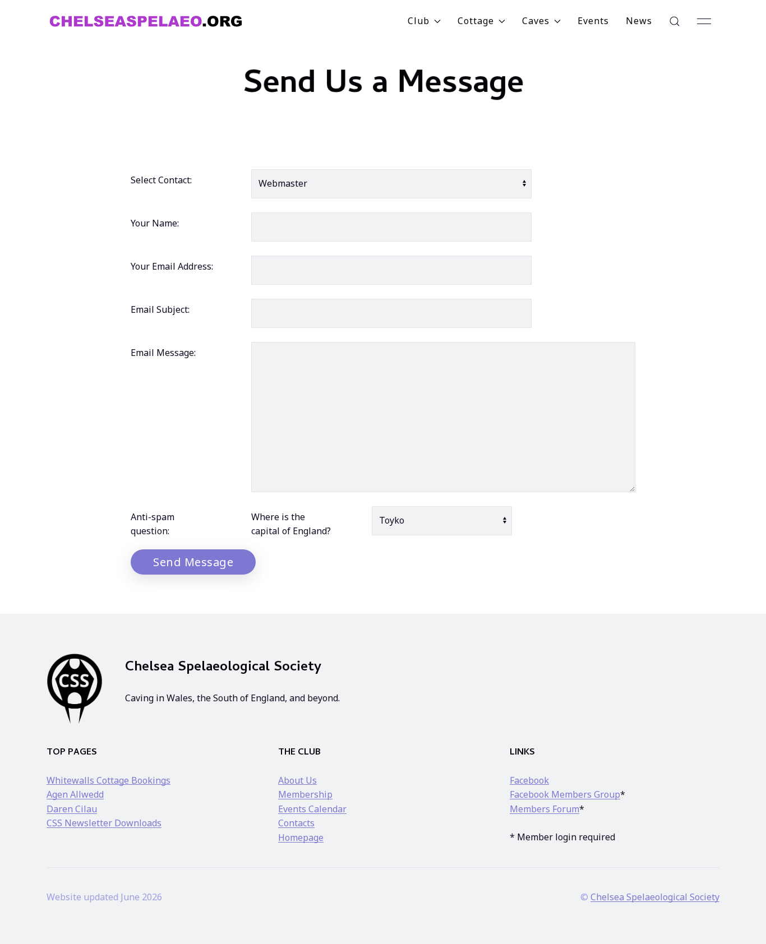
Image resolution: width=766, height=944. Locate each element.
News (639, 21)
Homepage (301, 837)
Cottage (476, 21)
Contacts (296, 823)
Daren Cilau (72, 809)
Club (419, 21)
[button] (674, 21)
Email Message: (163, 352)
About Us (297, 780)
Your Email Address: (172, 266)
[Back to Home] (146, 21)
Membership (305, 794)
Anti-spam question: (152, 524)
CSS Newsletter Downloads (104, 823)
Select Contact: (161, 180)
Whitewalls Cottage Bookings (108, 780)
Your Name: (155, 223)
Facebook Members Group (565, 794)
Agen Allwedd (75, 794)
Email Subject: (160, 309)
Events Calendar (312, 809)
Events (593, 21)
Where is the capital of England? (291, 524)
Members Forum (544, 809)
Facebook (529, 780)
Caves (536, 21)
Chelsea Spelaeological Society (654, 897)
